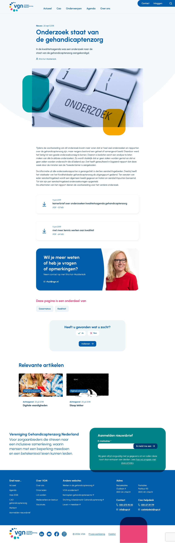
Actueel (47, 8)
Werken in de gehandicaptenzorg (77, 485)
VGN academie (70, 490)
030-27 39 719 (147, 505)
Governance (45, 308)
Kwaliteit (62, 308)
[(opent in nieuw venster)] (56, 534)
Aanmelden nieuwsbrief (19, 512)
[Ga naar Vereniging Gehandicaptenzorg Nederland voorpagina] (21, 7)
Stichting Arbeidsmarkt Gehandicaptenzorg (82, 500)
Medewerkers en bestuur (47, 500)
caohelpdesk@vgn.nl (150, 509)
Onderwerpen (74, 8)
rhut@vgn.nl (52, 281)
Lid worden (41, 495)
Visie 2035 (13, 495)
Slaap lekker (77, 405)
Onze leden (41, 490)
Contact (145, 3)
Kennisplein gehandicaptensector (77, 495)
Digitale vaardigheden (35, 405)
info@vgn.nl (124, 509)
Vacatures (40, 504)
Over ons (105, 8)
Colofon (112, 534)
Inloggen (158, 3)
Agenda (91, 8)
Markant (13, 508)
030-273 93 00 (126, 505)
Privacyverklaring (97, 534)
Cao (59, 8)
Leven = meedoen (71, 504)
